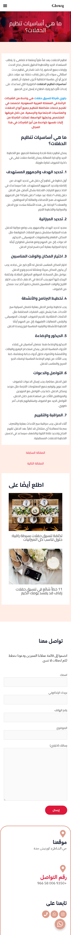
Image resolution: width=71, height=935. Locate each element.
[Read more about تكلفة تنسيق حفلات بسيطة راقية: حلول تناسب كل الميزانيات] (35, 512)
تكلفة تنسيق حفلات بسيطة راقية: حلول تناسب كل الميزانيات (36, 537)
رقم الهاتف (60, 710)
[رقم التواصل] (63, 868)
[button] (5, 6)
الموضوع (62, 728)
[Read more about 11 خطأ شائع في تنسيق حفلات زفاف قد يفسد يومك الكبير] (35, 566)
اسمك (63, 675)
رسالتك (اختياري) (58, 745)
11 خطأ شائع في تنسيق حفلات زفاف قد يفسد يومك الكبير (39, 591)
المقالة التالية (35, 463)
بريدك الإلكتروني (57, 692)
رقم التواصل (53, 877)
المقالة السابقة (35, 452)
